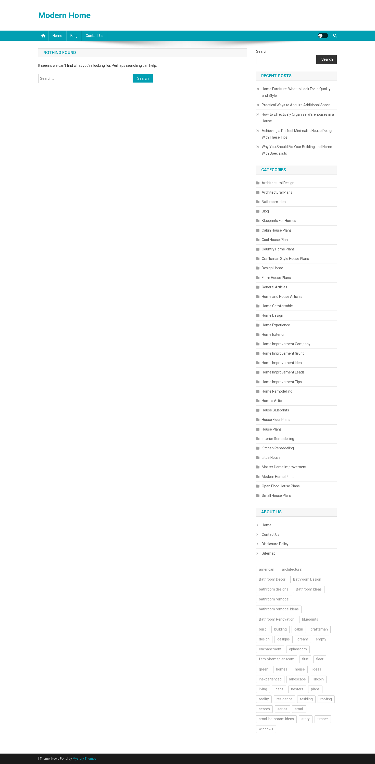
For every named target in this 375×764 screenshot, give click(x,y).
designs (283, 639)
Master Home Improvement (284, 467)
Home (57, 36)
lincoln (319, 679)
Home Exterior (273, 334)
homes (281, 669)
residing (306, 699)
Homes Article (273, 401)
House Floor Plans (276, 420)
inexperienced (270, 679)
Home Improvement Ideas (283, 363)
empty (321, 639)
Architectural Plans (277, 192)
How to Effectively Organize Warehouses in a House (298, 117)
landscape (297, 679)
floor (319, 659)
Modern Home (64, 15)
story (306, 719)
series (282, 709)
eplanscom (298, 649)
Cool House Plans (276, 240)
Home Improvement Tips (282, 382)
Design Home (272, 268)
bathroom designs (273, 589)
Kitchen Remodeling (278, 448)
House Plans (272, 429)
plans (315, 689)
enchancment (270, 649)
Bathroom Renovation (276, 619)
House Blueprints (275, 410)
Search (262, 51)
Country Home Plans (278, 249)
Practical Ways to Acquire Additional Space (296, 105)
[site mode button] (323, 35)
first (305, 659)
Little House (271, 457)
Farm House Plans (276, 278)
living (263, 689)
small (299, 709)
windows (266, 729)
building (280, 629)
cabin (298, 629)
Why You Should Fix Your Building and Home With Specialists (297, 150)
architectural (292, 569)
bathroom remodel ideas (279, 609)
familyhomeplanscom (276, 659)
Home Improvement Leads (283, 372)
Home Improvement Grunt (283, 353)
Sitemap (269, 553)
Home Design (272, 315)
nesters (297, 689)
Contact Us (94, 36)
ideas (316, 669)
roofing (326, 699)
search (264, 709)
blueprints (310, 619)
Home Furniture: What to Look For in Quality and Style (296, 92)
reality (264, 699)
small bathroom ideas (276, 719)
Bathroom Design (307, 579)
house (300, 669)
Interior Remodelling (278, 439)
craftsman (319, 629)
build (263, 629)
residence (284, 699)
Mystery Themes (84, 758)
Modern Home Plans (278, 477)
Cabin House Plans (277, 230)
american (266, 569)
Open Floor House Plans (281, 486)
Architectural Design (278, 183)
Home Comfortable (277, 306)
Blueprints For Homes (279, 221)
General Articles (274, 287)
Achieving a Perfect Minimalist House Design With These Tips (297, 134)
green (263, 669)
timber (322, 719)
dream (302, 639)
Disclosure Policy (275, 544)
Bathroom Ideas (275, 202)
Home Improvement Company (286, 344)
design (264, 639)
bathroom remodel (274, 599)
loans (279, 689)
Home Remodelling (277, 391)
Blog (74, 36)
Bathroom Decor (272, 579)
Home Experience (276, 325)
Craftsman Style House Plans (285, 259)
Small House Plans (277, 495)
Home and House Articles (282, 296)
